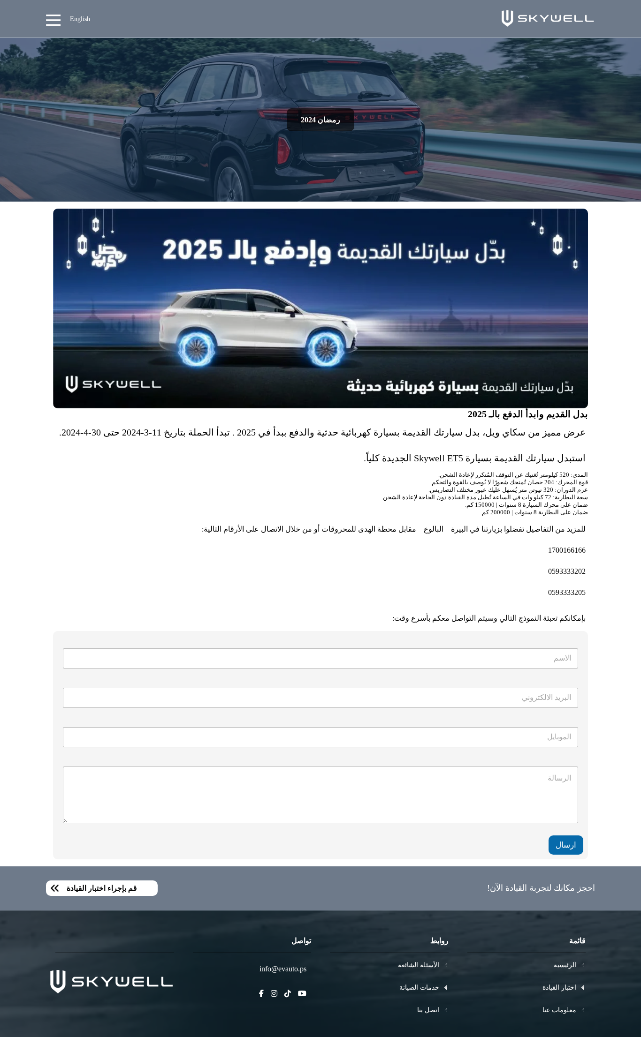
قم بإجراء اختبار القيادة (102, 888)
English (80, 19)
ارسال (566, 845)
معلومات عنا (559, 1010)
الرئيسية (565, 965)
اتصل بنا (428, 1010)
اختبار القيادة (559, 987)
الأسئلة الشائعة (418, 965)
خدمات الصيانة (419, 987)
